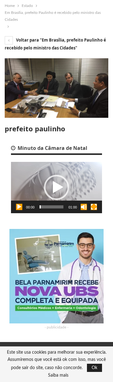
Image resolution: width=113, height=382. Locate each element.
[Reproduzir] (19, 207)
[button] (56, 187)
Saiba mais (58, 375)
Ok (94, 368)
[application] (56, 187)
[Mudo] (84, 207)
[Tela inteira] (94, 207)
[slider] (51, 206)
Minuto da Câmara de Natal (51, 148)
